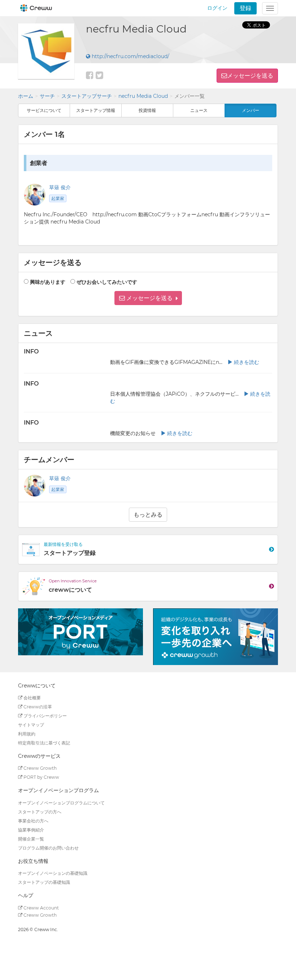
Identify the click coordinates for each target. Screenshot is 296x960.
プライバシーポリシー (44, 715)
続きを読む (245, 362)
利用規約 (26, 734)
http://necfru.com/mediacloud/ (129, 56)
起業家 (57, 198)
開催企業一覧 (31, 839)
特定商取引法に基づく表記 (44, 743)
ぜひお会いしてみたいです (107, 282)
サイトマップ (31, 724)
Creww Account (40, 908)
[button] (148, 298)
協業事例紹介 (31, 830)
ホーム (25, 96)
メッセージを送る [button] (250, 75)
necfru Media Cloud (143, 96)
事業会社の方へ (33, 821)
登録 (245, 8)
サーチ (47, 96)
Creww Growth (39, 768)
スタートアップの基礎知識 (44, 882)
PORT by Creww (40, 777)
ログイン (217, 8)
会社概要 (31, 697)
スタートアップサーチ (86, 96)
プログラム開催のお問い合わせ (48, 848)
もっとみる (148, 514)
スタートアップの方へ (39, 812)
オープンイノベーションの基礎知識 (52, 873)
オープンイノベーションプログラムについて (61, 802)
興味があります (47, 282)
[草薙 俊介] (34, 485)
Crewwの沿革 (37, 706)
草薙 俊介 (60, 187)
